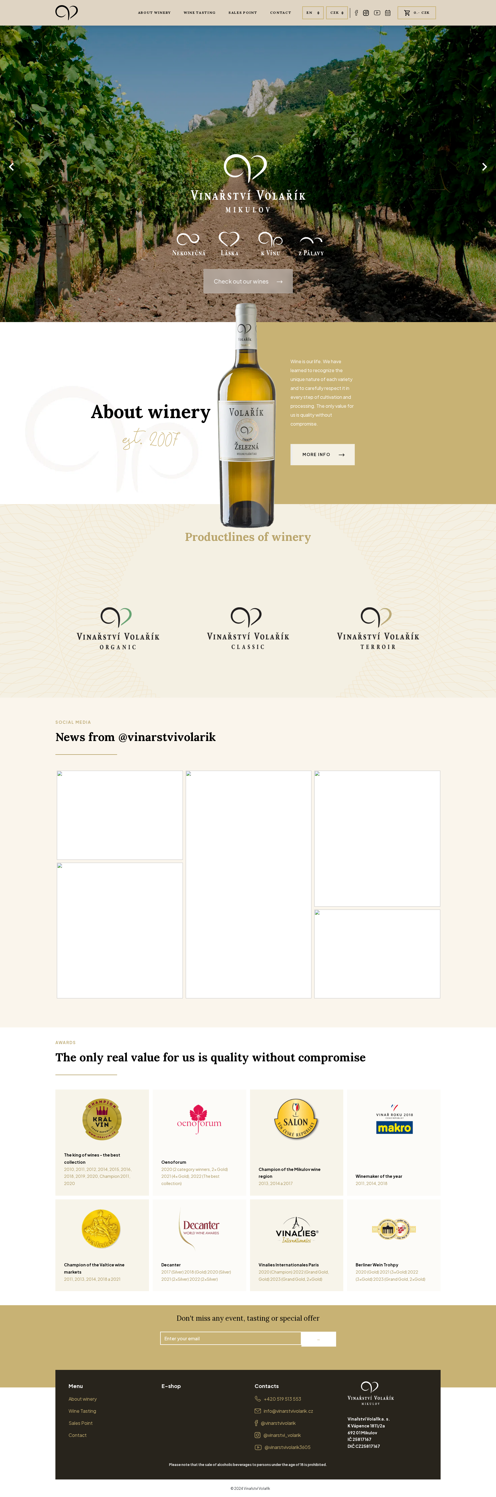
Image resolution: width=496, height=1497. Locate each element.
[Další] (484, 167)
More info (317, 454)
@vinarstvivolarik (278, 1423)
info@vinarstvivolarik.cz (288, 1411)
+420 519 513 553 (282, 1399)
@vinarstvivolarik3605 (288, 1447)
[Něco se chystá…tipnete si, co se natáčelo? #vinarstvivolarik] (120, 931)
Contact (281, 12)
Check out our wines (242, 281)
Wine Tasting (82, 1411)
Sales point (242, 12)
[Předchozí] (11, 167)
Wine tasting (200, 12)
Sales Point (81, 1423)
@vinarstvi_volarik (282, 1435)
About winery (154, 12)
